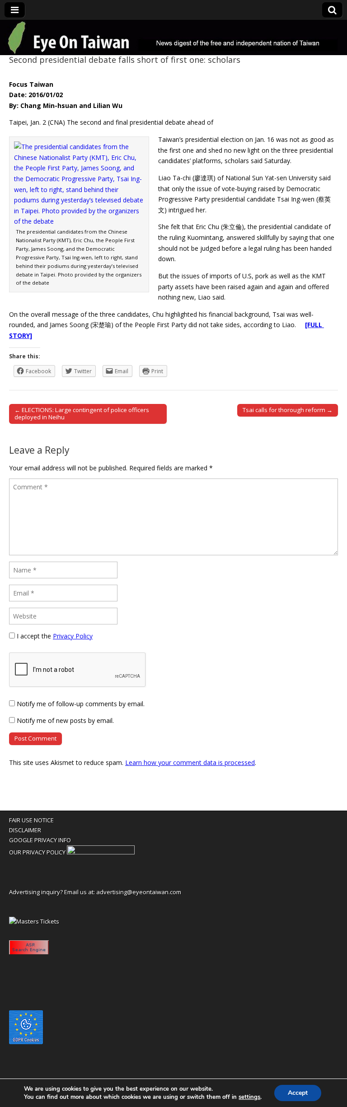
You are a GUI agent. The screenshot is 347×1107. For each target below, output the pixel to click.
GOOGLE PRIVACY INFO (40, 840)
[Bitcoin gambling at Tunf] (101, 852)
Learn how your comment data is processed (190, 762)
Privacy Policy (73, 636)
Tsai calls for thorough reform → (288, 410)
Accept (298, 1092)
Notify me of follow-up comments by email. (81, 703)
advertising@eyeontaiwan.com (138, 892)
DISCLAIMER (25, 830)
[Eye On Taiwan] (173, 37)
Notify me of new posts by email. (65, 720)
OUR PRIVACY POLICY (37, 852)
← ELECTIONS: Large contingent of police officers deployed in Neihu (81, 413)
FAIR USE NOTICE (31, 820)
